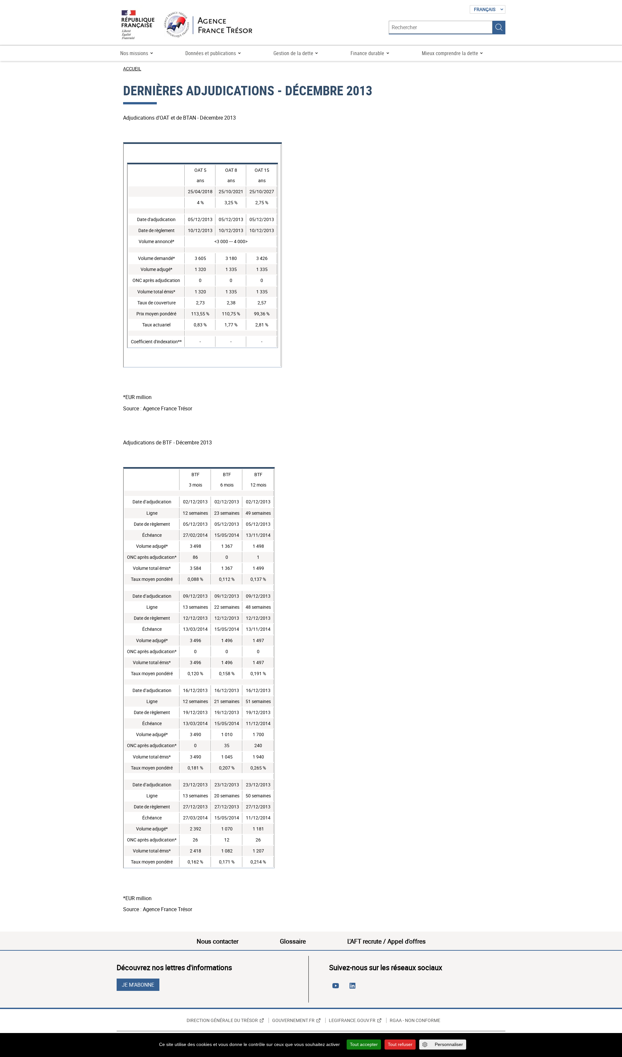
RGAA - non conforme (415, 1020)
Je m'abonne (138, 984)
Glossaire (293, 941)
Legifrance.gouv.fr (352, 1020)
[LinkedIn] (354, 988)
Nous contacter (217, 941)
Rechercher (498, 27)
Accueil (132, 68)
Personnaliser (449, 1044)
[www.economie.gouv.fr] (138, 25)
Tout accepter (364, 1044)
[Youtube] (337, 988)
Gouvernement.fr (293, 1020)
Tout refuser (400, 1044)
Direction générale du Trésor (222, 1020)
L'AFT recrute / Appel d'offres (386, 941)
